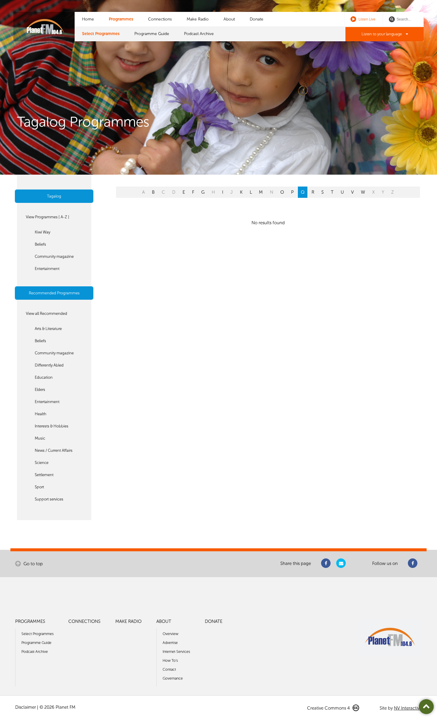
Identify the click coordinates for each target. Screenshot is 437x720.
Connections (160, 19)
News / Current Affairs (54, 450)
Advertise (170, 642)
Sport (39, 487)
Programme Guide (151, 33)
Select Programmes (101, 33)
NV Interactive (408, 708)
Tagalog (54, 196)
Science (41, 462)
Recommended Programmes (54, 293)
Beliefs (40, 244)
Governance (173, 678)
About (229, 19)
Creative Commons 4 (329, 708)
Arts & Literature (48, 328)
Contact (169, 669)
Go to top (32, 563)
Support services (49, 499)
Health (40, 414)
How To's (170, 660)
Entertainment (47, 268)
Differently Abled (49, 365)
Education (44, 377)
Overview (170, 633)
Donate (256, 19)
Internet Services (176, 651)
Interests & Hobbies (51, 426)
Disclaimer (25, 707)
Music (40, 438)
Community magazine (54, 256)
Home (88, 19)
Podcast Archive (199, 33)
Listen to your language (382, 34)
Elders (40, 389)
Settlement (44, 475)
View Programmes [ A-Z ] (47, 217)
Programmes (121, 19)
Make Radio (198, 19)
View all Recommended (46, 313)
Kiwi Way (42, 232)
